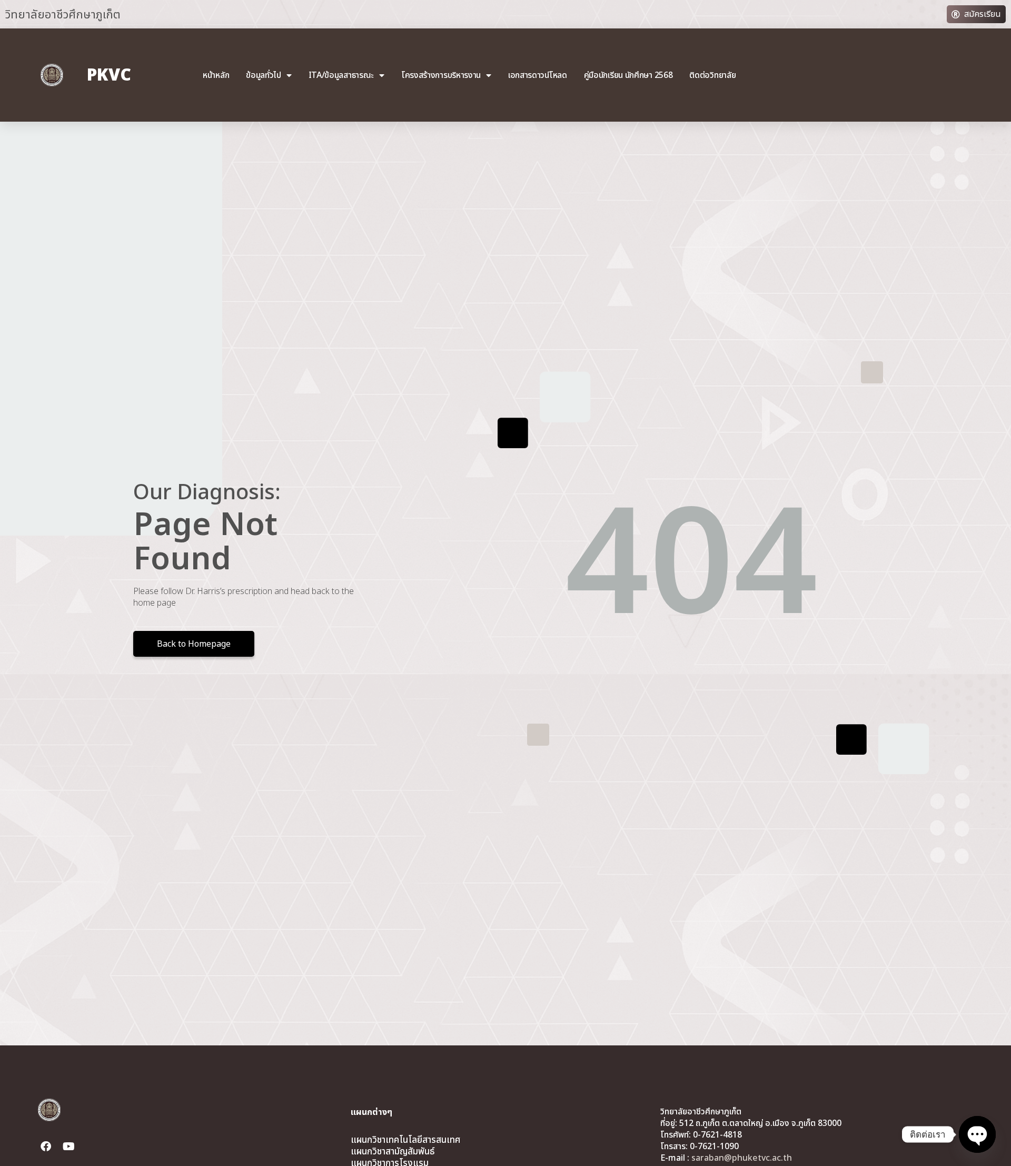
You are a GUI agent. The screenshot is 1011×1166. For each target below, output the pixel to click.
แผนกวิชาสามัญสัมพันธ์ (393, 1152)
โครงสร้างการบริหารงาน (441, 75)
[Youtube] (69, 1146)
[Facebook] (46, 1146)
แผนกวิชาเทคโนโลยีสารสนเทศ (405, 1140)
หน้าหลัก (216, 75)
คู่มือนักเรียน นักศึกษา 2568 (628, 75)
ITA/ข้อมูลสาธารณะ (341, 75)
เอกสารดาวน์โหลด (537, 75)
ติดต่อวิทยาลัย (712, 75)
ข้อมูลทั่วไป (263, 75)
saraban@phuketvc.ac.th (741, 1158)
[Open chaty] (977, 1134)
